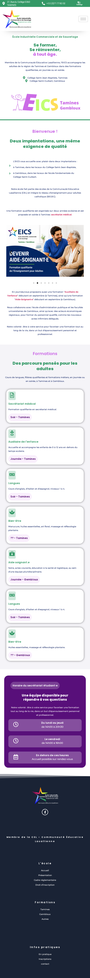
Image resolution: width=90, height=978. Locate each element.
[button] (11, 252)
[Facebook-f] (45, 812)
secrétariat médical (61, 214)
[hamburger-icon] (83, 19)
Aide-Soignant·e (24, 299)
